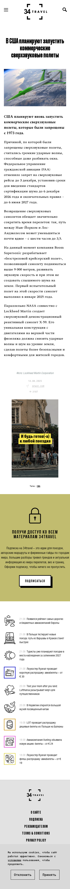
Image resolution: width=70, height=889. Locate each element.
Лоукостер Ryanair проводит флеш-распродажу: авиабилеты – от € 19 (40, 758)
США (38, 486)
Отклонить (23, 875)
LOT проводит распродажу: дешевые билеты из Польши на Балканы (41, 724)
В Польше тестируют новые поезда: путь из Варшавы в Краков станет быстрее (41, 638)
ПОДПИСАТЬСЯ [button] (35, 581)
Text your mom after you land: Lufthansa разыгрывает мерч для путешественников (38, 689)
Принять (49, 875)
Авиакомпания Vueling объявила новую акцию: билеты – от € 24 (40, 741)
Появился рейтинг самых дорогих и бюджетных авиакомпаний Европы (41, 620)
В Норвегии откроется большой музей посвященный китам (40, 707)
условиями (14, 860)
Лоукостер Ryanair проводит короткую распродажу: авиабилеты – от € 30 (40, 672)
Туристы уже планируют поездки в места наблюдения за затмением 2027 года (41, 655)
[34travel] (35, 12)
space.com (38, 386)
